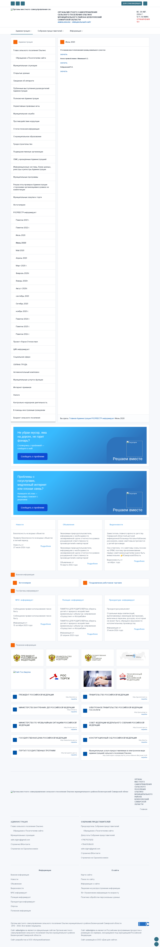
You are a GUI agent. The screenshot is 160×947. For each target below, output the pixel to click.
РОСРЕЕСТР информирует (24, 212)
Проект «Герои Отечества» (25, 342)
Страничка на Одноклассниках (24, 849)
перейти (74, 699)
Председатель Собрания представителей (100, 826)
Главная (72, 418)
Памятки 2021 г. (22, 220)
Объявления (68, 524)
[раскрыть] (145, 3)
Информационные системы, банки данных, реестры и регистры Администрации (32, 168)
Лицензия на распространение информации (100, 888)
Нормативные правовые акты (26, 106)
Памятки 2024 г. (23, 319)
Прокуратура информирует (122, 600)
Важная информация (25, 574)
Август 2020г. (22, 288)
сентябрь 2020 (22, 296)
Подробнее (45, 546)
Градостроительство (22, 144)
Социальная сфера (21, 357)
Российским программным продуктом (123, 930)
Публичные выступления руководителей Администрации (31, 89)
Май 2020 (20, 250)
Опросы (14, 906)
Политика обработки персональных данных (100, 897)
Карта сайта (86, 875)
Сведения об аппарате (23, 81)
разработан (21, 940)
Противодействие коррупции (26, 121)
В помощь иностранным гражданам (29, 410)
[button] (22, 31)
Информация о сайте (90, 884)
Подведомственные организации (28, 152)
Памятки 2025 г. (23, 326)
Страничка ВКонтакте (20, 844)
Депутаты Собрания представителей (98, 835)
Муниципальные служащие (25, 65)
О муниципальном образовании (27, 136)
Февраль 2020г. (22, 273)
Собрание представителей (95, 822)
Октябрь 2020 (22, 304)
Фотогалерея (19, 205)
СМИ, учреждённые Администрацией (29, 159)
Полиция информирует (73, 600)
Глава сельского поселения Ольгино (29, 50)
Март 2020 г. (21, 266)
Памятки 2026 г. (23, 334)
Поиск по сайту (87, 879)
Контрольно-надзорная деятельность (30, 402)
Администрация (26, 42)
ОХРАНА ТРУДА (20, 364)
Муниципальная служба (23, 114)
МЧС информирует (24, 600)
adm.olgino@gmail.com (20, 840)
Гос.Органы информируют (27, 591)
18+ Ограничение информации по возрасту (100, 893)
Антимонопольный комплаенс (26, 372)
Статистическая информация (26, 129)
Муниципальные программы (25, 177)
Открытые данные (21, 73)
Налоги (16, 395)
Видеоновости (116, 524)
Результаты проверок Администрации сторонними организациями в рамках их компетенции (31, 187)
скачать (63, 54)
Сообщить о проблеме (32, 456)
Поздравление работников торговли (105, 583)
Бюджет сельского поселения (26, 418)
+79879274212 (87, 840)
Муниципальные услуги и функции (28, 380)
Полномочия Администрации (26, 98)
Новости (20, 524)
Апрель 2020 (21, 258)
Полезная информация (26, 645)
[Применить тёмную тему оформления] (23, 3)
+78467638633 (87, 844)
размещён (90, 940)
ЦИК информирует (21, 349)
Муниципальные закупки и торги (27, 197)
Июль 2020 (20, 235)
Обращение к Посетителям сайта (31, 58)
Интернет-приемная (22, 387)
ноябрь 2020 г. (22, 311)
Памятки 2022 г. (23, 228)
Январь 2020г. (22, 281)
